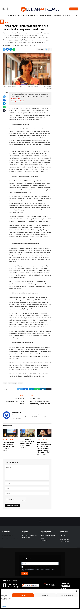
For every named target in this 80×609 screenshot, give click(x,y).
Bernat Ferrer (23, 447)
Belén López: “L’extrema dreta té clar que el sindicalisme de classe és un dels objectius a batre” (40, 403)
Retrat (6, 22)
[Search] (77, 15)
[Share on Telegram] (10, 49)
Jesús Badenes (6, 45)
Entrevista (35, 398)
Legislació (57, 15)
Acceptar (23, 595)
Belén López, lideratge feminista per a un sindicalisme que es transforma (25, 27)
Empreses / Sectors (14, 15)
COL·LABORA (73, 9)
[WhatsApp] (4, 107)
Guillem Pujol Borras (42, 454)
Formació (50, 15)
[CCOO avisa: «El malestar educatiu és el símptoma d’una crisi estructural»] (27, 433)
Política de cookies (64, 541)
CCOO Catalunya (12, 383)
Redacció (5, 450)
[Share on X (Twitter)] (4, 49)
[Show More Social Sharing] (17, 49)
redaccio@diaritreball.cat (48, 535)
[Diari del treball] (40, 9)
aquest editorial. (16, 98)
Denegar (45, 595)
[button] (2, 22)
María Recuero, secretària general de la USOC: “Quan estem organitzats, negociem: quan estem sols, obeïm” (44, 447)
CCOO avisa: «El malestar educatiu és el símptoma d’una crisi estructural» (27, 442)
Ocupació (24, 15)
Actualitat (8, 440)
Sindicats (20, 383)
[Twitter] (4, 96)
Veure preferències (67, 595)
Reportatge (19, 398)
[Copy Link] (4, 110)
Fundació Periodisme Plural (10, 538)
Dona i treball (66, 15)
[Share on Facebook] (7, 49)
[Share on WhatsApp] (13, 49)
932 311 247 (44, 541)
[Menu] (3, 15)
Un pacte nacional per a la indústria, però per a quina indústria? (9, 445)
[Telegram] (4, 103)
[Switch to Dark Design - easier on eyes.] (74, 15)
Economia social (33, 15)
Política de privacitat (64, 539)
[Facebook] (4, 100)
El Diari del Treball (7, 535)
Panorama (43, 15)
